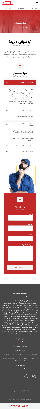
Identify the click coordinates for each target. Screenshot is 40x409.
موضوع (31, 235)
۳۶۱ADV (25, 391)
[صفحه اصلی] (26, 27)
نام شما (31, 214)
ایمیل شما (30, 224)
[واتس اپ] (26, 376)
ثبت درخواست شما (20, 267)
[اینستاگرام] (34, 376)
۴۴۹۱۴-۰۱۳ (17, 350)
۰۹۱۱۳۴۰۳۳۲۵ (17, 346)
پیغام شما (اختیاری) (27, 245)
